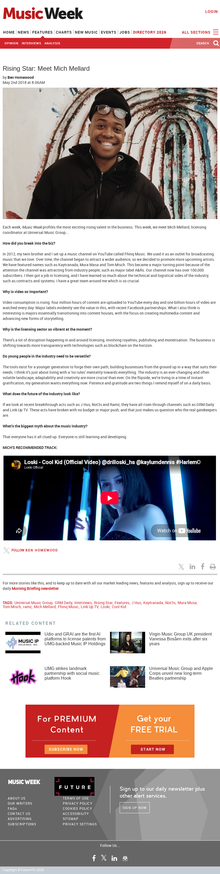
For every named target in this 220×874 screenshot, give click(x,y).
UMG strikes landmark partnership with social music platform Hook (72, 673)
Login (211, 11)
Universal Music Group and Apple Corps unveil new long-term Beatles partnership (181, 673)
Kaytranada (153, 602)
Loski (105, 606)
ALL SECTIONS (197, 32)
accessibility (76, 813)
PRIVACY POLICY (77, 803)
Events (108, 32)
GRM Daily (63, 602)
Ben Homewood (21, 77)
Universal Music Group (33, 602)
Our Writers (20, 803)
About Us (17, 798)
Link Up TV (89, 606)
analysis (52, 43)
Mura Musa (187, 602)
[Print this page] (213, 566)
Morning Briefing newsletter (35, 588)
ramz (27, 606)
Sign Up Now (135, 807)
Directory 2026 (149, 32)
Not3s (170, 602)
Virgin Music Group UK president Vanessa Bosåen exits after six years (180, 639)
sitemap (71, 818)
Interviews (83, 602)
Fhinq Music (68, 606)
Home (9, 32)
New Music (86, 32)
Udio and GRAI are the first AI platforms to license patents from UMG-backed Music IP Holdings (75, 639)
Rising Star (103, 602)
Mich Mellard (45, 606)
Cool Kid (119, 606)
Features (42, 32)
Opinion (12, 43)
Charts (64, 32)
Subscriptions (22, 824)
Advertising (20, 818)
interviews (31, 43)
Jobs (124, 32)
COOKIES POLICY (77, 808)
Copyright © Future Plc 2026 (23, 870)
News (23, 32)
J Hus (136, 602)
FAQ (12, 808)
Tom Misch (12, 606)
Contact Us (19, 813)
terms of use (76, 798)
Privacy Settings (80, 824)
